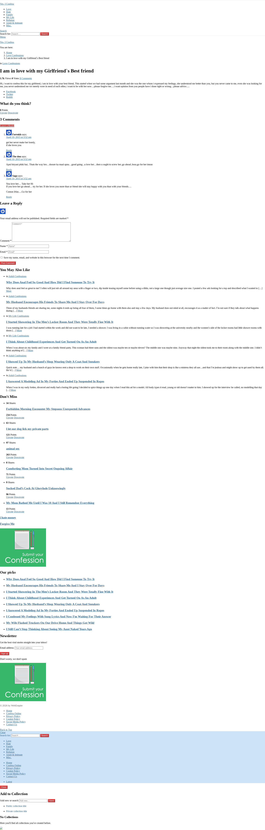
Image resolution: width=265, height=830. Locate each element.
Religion (10, 20)
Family (9, 14)
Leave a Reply (7, 126)
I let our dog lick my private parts (27, 428)
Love (8, 9)
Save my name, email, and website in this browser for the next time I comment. (42, 257)
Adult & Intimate (14, 23)
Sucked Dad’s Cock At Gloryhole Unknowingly (36, 488)
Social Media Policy (16, 721)
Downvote (13, 113)
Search (44, 34)
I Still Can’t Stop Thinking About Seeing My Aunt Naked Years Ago (49, 629)
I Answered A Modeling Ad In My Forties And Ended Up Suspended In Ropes (55, 381)
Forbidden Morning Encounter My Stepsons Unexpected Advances (48, 409)
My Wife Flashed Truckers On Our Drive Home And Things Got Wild (50, 622)
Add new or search (9, 800)
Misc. (9, 25)
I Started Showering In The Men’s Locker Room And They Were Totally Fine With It (59, 322)
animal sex (12, 448)
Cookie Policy (13, 719)
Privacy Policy (13, 716)
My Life (10, 17)
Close (3, 732)
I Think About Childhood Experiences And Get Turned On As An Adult (51, 341)
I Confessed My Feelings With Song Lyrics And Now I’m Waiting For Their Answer (58, 616)
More (8, 291)
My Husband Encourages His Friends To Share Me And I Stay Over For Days (55, 302)
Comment (5, 240)
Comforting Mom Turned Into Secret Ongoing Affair (39, 468)
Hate (8, 12)
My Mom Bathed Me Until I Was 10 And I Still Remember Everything (50, 502)
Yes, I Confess (7, 4)
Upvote (3, 113)
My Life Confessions (19, 316)
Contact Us (11, 724)
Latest (9, 781)
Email (4, 251)
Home (9, 710)
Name (4, 246)
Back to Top (6, 729)
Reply (9, 150)
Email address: (7, 647)
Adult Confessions (17, 276)
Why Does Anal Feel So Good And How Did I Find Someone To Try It (50, 282)
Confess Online (13, 713)
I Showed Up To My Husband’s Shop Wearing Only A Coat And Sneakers (53, 361)
